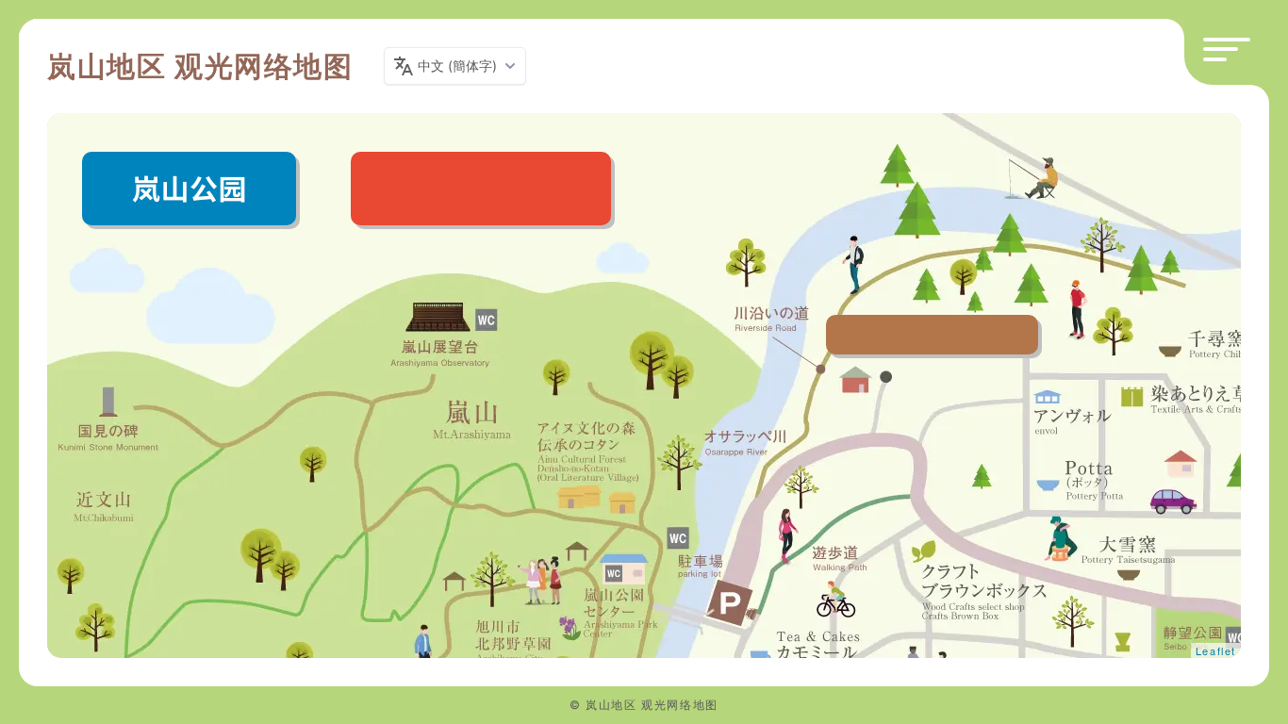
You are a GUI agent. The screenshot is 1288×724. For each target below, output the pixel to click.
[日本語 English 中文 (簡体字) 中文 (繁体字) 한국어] (455, 66)
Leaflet (1216, 650)
